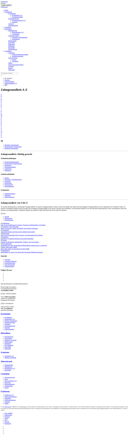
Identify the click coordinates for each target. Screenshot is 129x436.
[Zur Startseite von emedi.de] (4, 1)
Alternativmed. (6, 361)
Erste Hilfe (11, 42)
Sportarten (15, 61)
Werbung (7, 417)
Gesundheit (8, 51)
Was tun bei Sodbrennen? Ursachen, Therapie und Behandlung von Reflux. (23, 225)
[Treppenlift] (5, 230)
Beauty (10, 68)
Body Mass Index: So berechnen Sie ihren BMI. (15, 249)
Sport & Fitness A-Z (11, 381)
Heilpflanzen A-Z (10, 368)
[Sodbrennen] (5, 223)
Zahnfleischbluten (10, 193)
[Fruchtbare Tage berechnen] (10, 227)
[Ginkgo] (4, 240)
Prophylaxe (8, 165)
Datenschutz (8, 415)
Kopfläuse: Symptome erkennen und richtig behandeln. (17, 238)
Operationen (15, 34)
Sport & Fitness (13, 58)
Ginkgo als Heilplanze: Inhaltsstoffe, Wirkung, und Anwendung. (20, 242)
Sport (6, 379)
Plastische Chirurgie (10, 340)
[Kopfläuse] (4, 237)
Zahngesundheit (13, 25)
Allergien (11, 24)
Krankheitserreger (13, 19)
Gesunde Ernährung (11, 261)
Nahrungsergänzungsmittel (20, 54)
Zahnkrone (8, 170)
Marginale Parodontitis (11, 148)
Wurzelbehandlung (10, 167)
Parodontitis (8, 183)
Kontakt (7, 422)
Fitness (14, 59)
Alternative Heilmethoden (19, 37)
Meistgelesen (8, 218)
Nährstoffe (11, 70)
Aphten (7, 178)
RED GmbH (8, 407)
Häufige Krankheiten (11, 321)
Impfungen (11, 44)
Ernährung (11, 53)
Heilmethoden (9, 365)
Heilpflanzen (16, 39)
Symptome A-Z (9, 356)
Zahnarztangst (9, 184)
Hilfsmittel (11, 46)
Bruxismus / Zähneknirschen (13, 179)
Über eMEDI (8, 413)
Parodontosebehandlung (12, 162)
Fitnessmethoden (10, 384)
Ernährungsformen (17, 56)
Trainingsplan (9, 386)
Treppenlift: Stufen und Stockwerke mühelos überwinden (18, 232)
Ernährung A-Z (9, 395)
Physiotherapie (12, 49)
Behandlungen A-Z (18, 32)
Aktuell (7, 216)
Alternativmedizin (13, 36)
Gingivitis (7, 181)
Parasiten (14, 22)
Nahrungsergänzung (11, 396)
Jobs (6, 420)
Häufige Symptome (10, 357)
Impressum (8, 423)
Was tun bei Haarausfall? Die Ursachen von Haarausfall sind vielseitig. (22, 235)
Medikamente (12, 41)
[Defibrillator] (5, 250)
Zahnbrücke (8, 169)
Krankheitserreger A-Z (19, 20)
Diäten (10, 63)
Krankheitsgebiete (17, 17)
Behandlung (8, 29)
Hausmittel (11, 47)
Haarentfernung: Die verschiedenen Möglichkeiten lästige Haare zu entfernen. (24, 245)
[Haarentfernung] (6, 244)
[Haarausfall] (5, 233)
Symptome (8, 27)
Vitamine (11, 66)
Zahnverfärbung (9, 197)
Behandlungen (12, 30)
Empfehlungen (9, 220)
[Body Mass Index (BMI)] (9, 247)
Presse (6, 418)
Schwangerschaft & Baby (16, 65)
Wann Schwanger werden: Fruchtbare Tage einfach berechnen (19, 228)
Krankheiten (8, 12)
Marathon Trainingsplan (12, 145)
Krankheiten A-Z (17, 15)
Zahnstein (7, 195)
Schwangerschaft (10, 264)
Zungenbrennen (9, 186)
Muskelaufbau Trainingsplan (13, 147)
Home (6, 10)
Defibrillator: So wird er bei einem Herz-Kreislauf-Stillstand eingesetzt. (22, 252)
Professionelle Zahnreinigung (13, 163)
